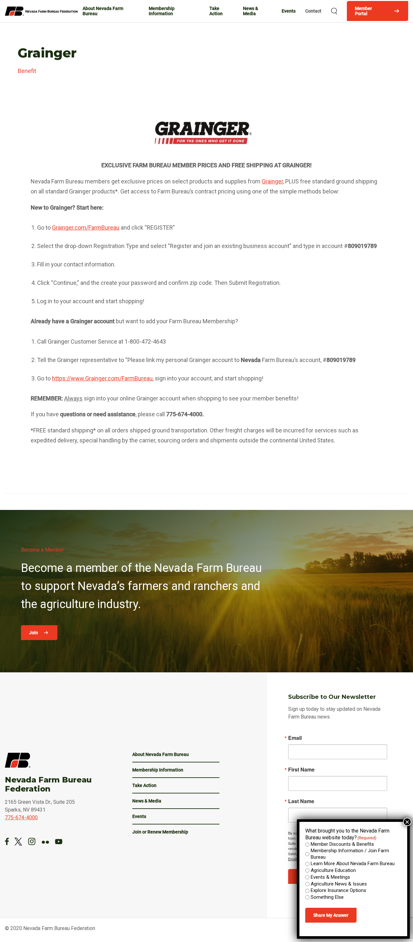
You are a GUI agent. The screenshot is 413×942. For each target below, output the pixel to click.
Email (295, 737)
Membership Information (162, 11)
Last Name (301, 801)
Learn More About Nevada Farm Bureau (353, 863)
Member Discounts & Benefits (342, 844)
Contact (313, 11)
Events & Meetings (330, 877)
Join (34, 632)
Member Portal (363, 11)
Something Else (327, 897)
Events (289, 11)
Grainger (272, 181)
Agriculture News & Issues (339, 884)
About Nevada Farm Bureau (103, 11)
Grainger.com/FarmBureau (85, 227)
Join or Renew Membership (160, 831)
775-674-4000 (21, 817)
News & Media (250, 11)
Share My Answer (330, 915)
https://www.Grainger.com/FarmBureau (102, 378)
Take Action (216, 11)
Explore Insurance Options (338, 890)
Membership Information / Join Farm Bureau (350, 854)
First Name (301, 769)
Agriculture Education (333, 870)
